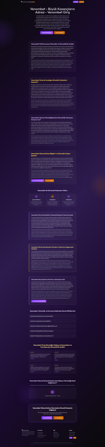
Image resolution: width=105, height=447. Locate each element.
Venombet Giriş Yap (46, 32)
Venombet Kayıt (40, 433)
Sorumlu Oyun (55, 436)
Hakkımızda (55, 432)
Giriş (70, 437)
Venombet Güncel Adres (37, 180)
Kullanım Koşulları (56, 435)
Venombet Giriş (47, 417)
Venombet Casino (41, 436)
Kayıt (74, 437)
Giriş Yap (75, 1)
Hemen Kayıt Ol (59, 32)
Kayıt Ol (81, 1)
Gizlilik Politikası (56, 433)
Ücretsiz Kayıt (58, 417)
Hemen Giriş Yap (49, 180)
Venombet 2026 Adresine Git (39, 301)
